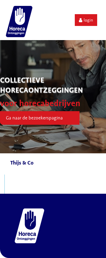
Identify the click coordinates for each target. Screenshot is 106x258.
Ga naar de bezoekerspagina (34, 118)
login (88, 20)
